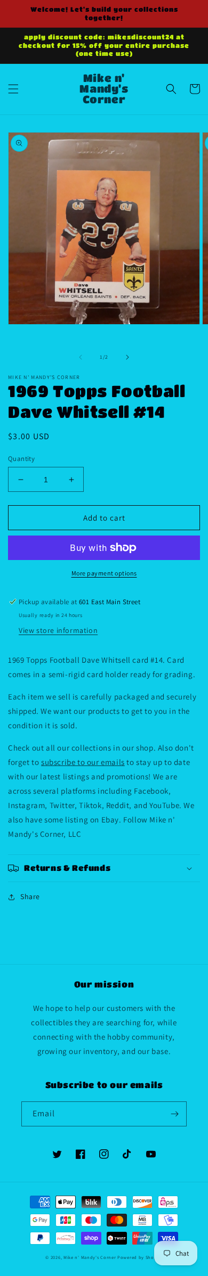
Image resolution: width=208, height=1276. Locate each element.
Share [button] (30, 896)
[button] (13, 89)
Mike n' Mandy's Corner (89, 1257)
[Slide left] (80, 357)
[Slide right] (127, 357)
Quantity (21, 458)
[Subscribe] (174, 1113)
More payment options (104, 573)
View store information (58, 630)
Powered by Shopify (140, 1257)
